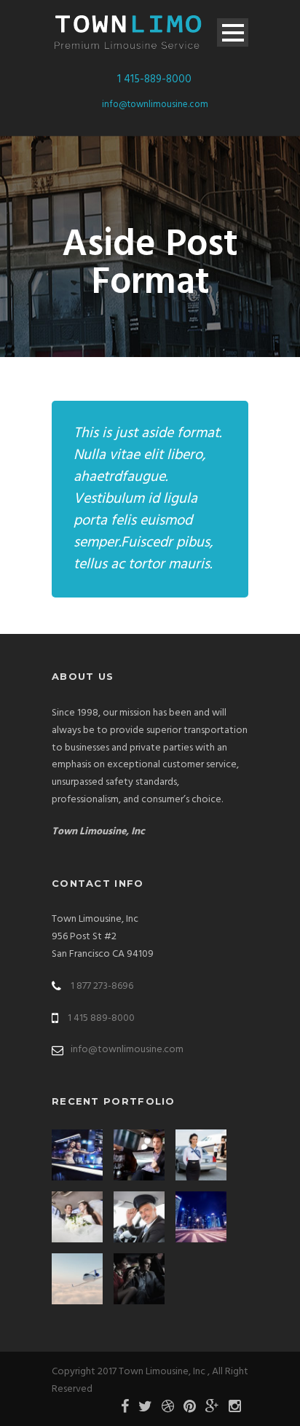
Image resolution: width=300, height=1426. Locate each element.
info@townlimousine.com (155, 104)
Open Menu (232, 32)
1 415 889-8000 (101, 1018)
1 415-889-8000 (154, 79)
